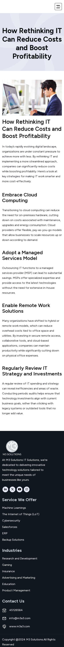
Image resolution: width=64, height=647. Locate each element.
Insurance (8, 571)
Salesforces (9, 527)
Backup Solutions (13, 539)
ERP (4, 533)
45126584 (16, 610)
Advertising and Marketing (18, 577)
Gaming (7, 565)
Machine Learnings (14, 507)
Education (8, 584)
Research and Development (19, 558)
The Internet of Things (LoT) (20, 514)
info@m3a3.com (19, 618)
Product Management (16, 590)
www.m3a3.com (19, 626)
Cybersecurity (11, 520)
